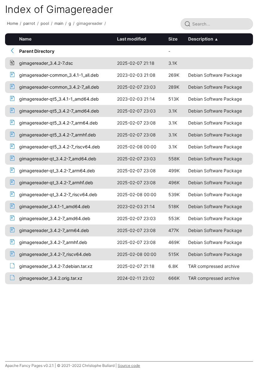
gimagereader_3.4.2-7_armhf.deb (53, 242)
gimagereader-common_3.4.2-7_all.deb (59, 87)
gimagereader (89, 23)
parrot (29, 23)
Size (172, 39)
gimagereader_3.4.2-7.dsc (46, 63)
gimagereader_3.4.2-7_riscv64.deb (55, 254)
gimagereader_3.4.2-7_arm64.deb (54, 230)
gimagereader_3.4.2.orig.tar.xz (50, 278)
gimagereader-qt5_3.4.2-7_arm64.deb (58, 122)
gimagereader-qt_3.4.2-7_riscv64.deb (58, 194)
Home (12, 23)
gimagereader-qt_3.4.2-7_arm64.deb (57, 170)
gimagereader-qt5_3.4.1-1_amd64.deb (59, 99)
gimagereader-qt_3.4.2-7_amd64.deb (57, 158)
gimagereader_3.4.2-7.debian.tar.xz (56, 266)
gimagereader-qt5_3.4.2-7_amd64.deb (59, 111)
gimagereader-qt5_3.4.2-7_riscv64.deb (59, 146)
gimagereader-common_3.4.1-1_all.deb (59, 75)
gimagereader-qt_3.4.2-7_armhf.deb (56, 182)
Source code (129, 365)
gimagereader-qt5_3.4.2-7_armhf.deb (57, 134)
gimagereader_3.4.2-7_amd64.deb (54, 218)
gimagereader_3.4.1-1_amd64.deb (54, 206)
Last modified (131, 39)
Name (25, 39)
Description (200, 39)
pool (45, 23)
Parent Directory (36, 51)
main (58, 23)
